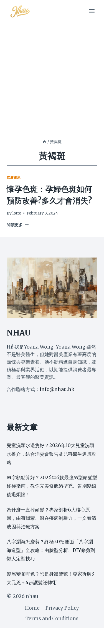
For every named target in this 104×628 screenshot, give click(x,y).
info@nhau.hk (57, 389)
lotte (16, 213)
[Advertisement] (52, 77)
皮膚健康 (14, 177)
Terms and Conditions (52, 619)
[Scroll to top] (90, 619)
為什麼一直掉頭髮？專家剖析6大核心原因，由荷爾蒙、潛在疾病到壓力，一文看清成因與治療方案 (51, 518)
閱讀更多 (18, 225)
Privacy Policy (62, 608)
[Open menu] (91, 11)
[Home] (44, 141)
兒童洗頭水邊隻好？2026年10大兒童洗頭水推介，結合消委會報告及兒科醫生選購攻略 (51, 453)
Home (32, 608)
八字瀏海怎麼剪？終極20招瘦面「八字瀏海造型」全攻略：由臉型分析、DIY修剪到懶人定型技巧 (51, 550)
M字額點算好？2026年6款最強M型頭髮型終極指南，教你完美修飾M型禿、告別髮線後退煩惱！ (52, 486)
